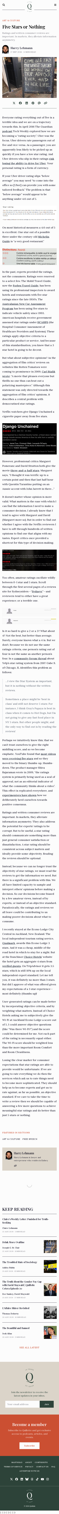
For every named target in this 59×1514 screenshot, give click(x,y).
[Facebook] (16, 1479)
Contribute (41, 1462)
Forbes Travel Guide (25, 285)
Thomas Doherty (10, 1313)
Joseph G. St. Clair (11, 1247)
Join (46, 1404)
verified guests (11, 966)
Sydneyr (37, 591)
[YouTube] (42, 1479)
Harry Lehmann (21, 48)
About (28, 1462)
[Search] (3, 4)
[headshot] (5, 49)
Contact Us (42, 1467)
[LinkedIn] (21, 1479)
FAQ (53, 1467)
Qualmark (8, 943)
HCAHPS (42, 322)
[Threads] (32, 1479)
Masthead (16, 1462)
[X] (11, 1479)
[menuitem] (16, 1462)
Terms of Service (13, 1467)
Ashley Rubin (8, 1267)
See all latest (29, 1347)
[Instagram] (47, 1479)
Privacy (29, 1467)
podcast (7, 131)
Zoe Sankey (7, 1294)
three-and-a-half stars (24, 470)
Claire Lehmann (9, 1228)
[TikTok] (37, 1479)
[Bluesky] (27, 1479)
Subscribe (29, 1445)
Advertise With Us (29, 1471)
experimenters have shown (19, 795)
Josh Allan (7, 1333)
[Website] (15, 1165)
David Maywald (21, 1294)
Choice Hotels (33, 957)
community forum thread (30, 658)
